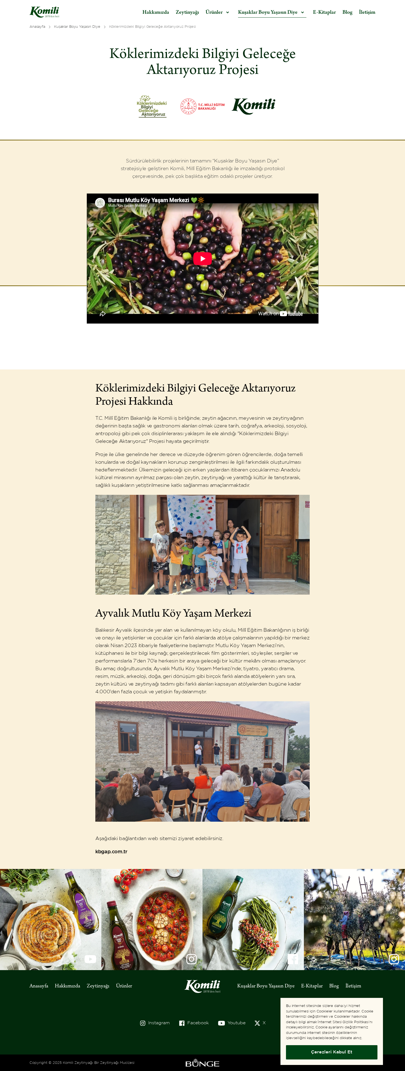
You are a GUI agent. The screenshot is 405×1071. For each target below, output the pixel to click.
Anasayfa (38, 986)
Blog (347, 12)
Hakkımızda (155, 12)
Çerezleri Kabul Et (331, 1052)
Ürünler (124, 986)
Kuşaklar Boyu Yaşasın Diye (266, 986)
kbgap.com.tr (111, 852)
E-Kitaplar (324, 12)
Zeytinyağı (187, 12)
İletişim (367, 12)
